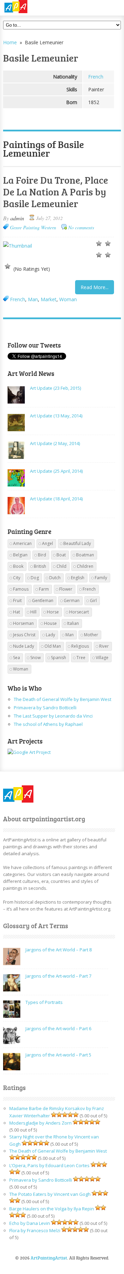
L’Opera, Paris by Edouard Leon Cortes (49, 1165)
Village (102, 658)
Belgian (20, 555)
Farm (44, 589)
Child (61, 566)
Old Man (52, 646)
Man (33, 299)
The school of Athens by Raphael (48, 724)
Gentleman (42, 600)
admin (17, 218)
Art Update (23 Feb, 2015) (55, 388)
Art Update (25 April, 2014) (56, 471)
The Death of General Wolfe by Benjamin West (62, 699)
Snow (35, 658)
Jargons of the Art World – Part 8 (58, 950)
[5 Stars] (7, 266)
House (50, 623)
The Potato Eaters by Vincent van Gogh (50, 1194)
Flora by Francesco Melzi (34, 1230)
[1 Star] (98, 243)
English (77, 578)
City (16, 578)
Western (48, 227)
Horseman (23, 623)
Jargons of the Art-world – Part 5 (58, 1055)
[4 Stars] (107, 254)
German (72, 600)
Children (85, 566)
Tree (80, 658)
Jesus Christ (24, 635)
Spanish (58, 658)
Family (101, 578)
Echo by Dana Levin (29, 1223)
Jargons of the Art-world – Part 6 (58, 1028)
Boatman (85, 555)
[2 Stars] (107, 243)
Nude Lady (23, 646)
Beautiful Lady (77, 543)
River (104, 646)
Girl (93, 600)
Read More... (94, 287)
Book (18, 566)
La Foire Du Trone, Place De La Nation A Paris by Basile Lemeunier (55, 191)
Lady (50, 635)
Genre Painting (25, 227)
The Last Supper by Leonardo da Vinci (53, 716)
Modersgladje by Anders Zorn (40, 1123)
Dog (35, 578)
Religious (80, 646)
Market (48, 299)
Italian (73, 623)
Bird (42, 555)
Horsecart (79, 612)
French (95, 76)
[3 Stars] (98, 254)
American (22, 543)
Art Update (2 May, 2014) (55, 443)
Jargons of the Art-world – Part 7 (58, 976)
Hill (33, 612)
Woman (68, 299)
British (40, 566)
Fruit (17, 600)
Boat (61, 555)
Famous (21, 589)
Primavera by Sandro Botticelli (45, 707)
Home (10, 42)
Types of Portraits (44, 1002)
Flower (65, 589)
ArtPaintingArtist (29, 6)
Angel (47, 543)
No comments (81, 227)
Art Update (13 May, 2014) (56, 416)
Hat (16, 612)
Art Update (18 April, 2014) (56, 499)
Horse (53, 612)
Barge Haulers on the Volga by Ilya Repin (51, 1209)
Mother (91, 635)
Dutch (55, 578)
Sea (16, 658)
